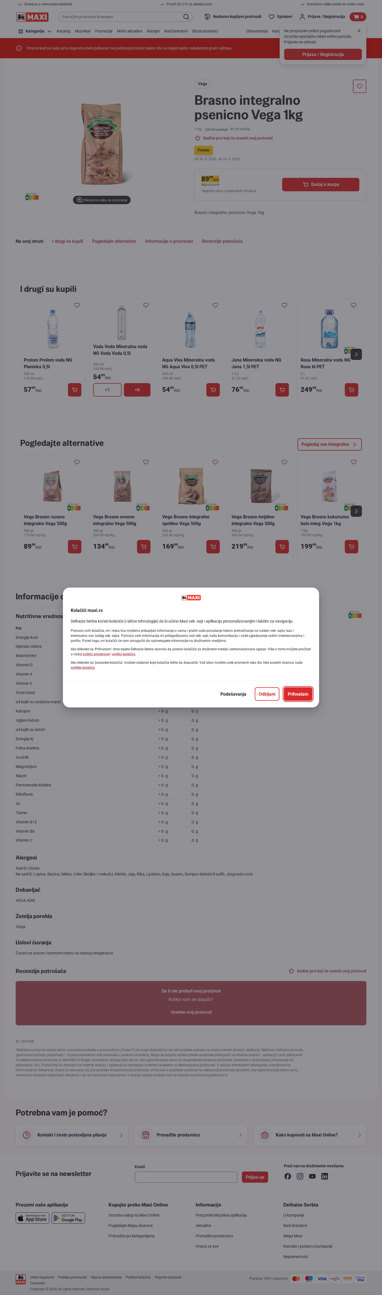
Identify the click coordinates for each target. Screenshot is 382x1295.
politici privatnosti (96, 654)
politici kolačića (123, 654)
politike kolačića (83, 668)
